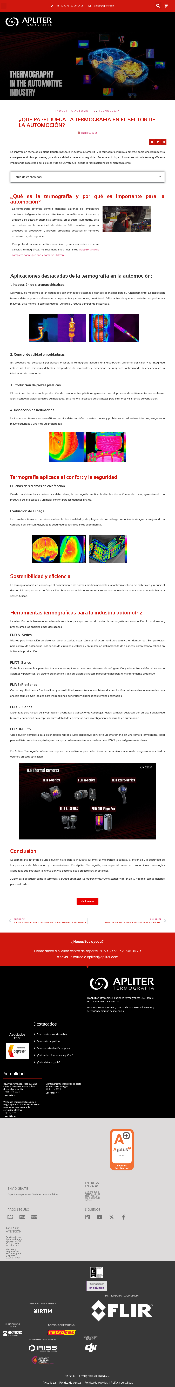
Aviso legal (49, 1382)
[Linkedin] (87, 1217)
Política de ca (119, 1382)
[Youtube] (99, 1217)
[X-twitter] (111, 1217)
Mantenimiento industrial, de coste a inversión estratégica (63, 1085)
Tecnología (109, 110)
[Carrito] (166, 6)
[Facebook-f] (123, 1217)
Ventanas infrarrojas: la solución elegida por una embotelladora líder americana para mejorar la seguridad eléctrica (21, 1105)
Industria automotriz (75, 110)
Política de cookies (96, 1382)
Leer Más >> (10, 1095)
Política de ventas (70, 1382)
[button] (3, 6)
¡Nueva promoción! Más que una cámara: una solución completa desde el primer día (20, 1086)
